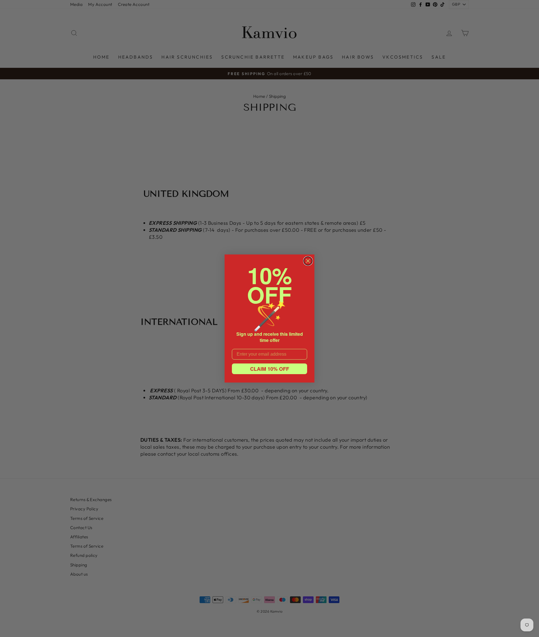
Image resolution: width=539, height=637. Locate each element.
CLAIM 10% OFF (269, 368)
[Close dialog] (308, 261)
